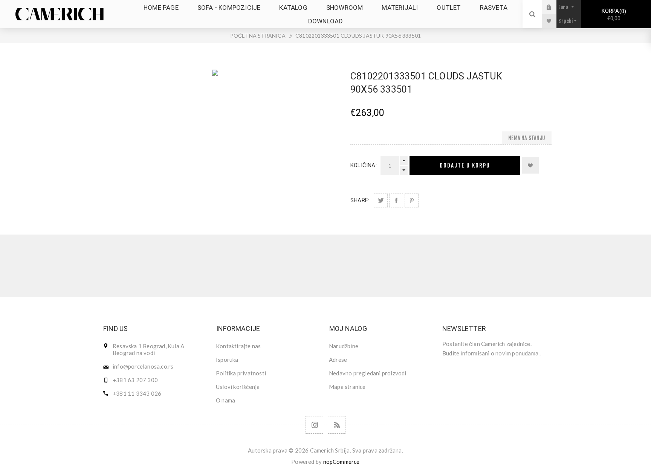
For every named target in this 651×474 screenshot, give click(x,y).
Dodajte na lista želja (530, 165)
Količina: (363, 165)
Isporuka (227, 359)
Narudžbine (343, 346)
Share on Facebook (396, 200)
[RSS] (336, 425)
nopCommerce (341, 461)
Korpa (613, 15)
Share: (359, 200)
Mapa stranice (347, 386)
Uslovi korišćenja (238, 386)
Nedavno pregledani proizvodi (367, 373)
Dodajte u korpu (465, 165)
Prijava (554, 7)
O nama (225, 400)
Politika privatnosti (241, 373)
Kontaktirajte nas (238, 346)
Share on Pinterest (412, 200)
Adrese (338, 359)
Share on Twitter (381, 200)
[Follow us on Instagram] (314, 425)
